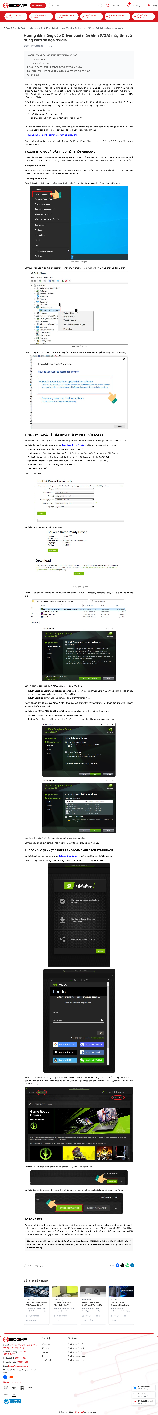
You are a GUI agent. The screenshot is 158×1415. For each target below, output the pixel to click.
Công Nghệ (38, 1265)
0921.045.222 (9, 1354)
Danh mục (39, 5)
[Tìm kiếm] (98, 5)
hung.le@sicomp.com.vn (18, 1366)
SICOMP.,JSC (78, 1412)
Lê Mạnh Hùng (31, 1320)
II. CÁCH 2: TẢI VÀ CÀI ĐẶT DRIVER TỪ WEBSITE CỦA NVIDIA (55, 67)
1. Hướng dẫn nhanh (39, 59)
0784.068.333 (22, 1362)
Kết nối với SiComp (142, 16)
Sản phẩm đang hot (66, 16)
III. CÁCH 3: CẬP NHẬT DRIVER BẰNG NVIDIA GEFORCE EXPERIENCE (58, 71)
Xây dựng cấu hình (15, 16)
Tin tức (45, 1356)
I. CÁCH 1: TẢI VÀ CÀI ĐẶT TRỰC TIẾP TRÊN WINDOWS (52, 55)
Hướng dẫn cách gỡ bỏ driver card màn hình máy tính (52, 135)
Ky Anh (51, 46)
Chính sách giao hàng (117, 16)
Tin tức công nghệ (91, 16)
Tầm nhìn (45, 1348)
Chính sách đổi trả (75, 1352)
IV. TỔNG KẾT (33, 75)
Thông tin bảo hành (40, 16)
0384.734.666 (24, 1352)
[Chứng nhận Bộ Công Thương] (12, 1401)
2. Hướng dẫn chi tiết (39, 63)
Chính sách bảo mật (75, 1344)
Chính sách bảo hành (76, 1348)
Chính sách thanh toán (76, 1360)
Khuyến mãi (46, 1360)
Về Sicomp (46, 1344)
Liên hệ (45, 1352)
